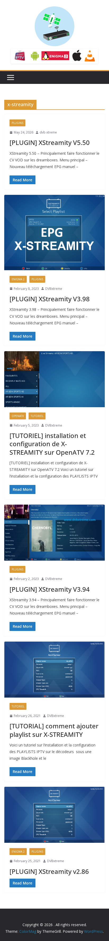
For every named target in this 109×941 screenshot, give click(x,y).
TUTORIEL (37, 416)
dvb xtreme (48, 132)
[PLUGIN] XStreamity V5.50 (50, 142)
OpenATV (18, 416)
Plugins (17, 123)
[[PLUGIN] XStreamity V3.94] (54, 533)
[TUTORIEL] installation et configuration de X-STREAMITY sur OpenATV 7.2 (52, 443)
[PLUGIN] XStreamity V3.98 (50, 298)
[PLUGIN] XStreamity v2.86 (49, 871)
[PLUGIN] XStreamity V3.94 (50, 589)
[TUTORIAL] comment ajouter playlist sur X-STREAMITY (54, 729)
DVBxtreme (53, 288)
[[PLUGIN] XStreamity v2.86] (54, 815)
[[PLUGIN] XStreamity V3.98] (54, 232)
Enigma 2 (18, 279)
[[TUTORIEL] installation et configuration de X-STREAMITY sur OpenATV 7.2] (54, 379)
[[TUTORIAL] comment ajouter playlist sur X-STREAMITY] (54, 670)
